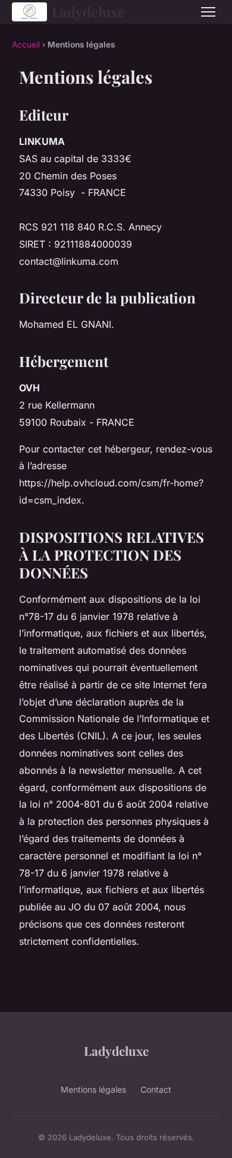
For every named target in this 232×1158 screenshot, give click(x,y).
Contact (155, 1089)
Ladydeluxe (88, 11)
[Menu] (208, 11)
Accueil (26, 44)
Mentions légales (93, 1089)
